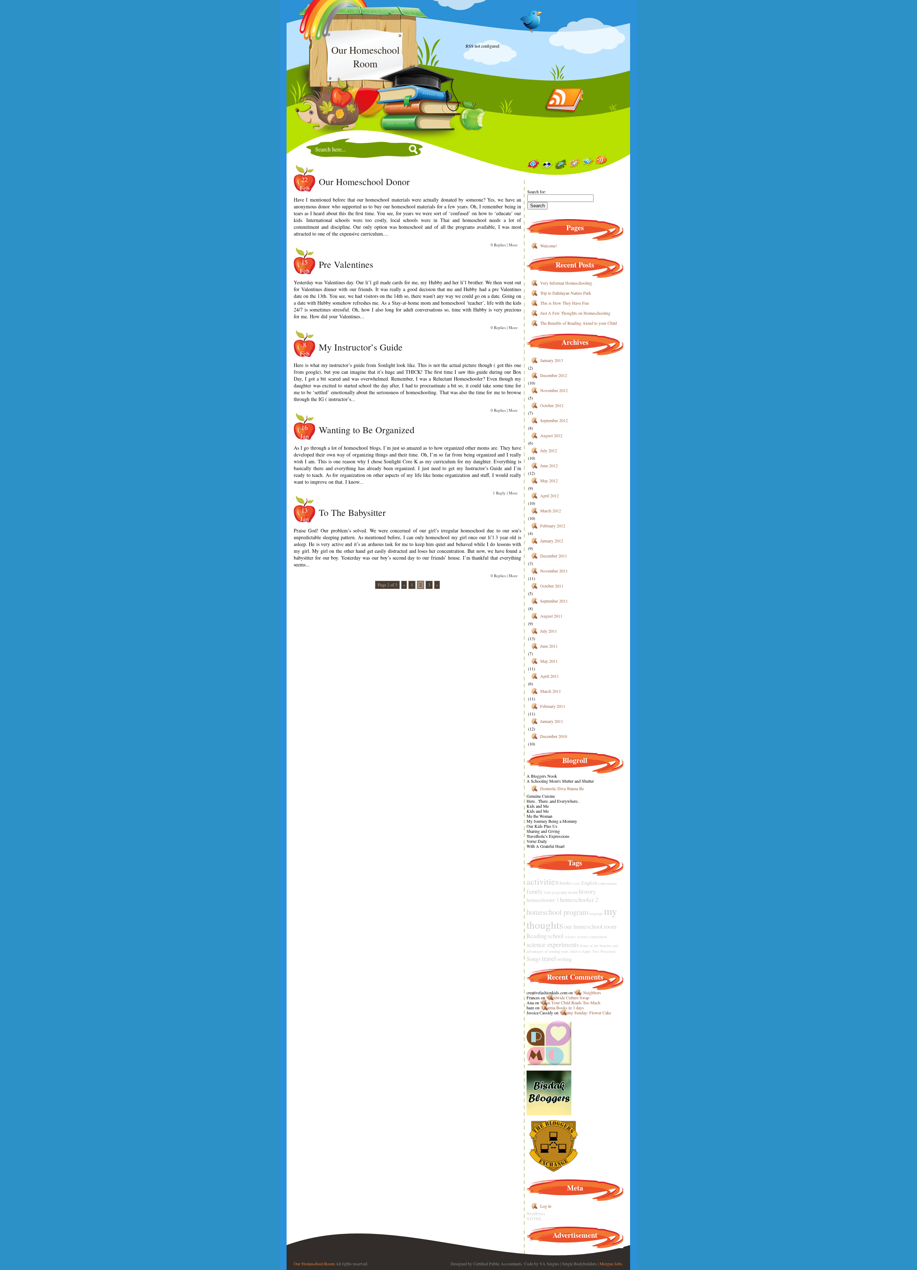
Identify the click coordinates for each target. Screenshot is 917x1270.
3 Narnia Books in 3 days (562, 1007)
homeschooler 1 (543, 900)
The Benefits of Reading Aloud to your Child (578, 323)
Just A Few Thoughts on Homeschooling (575, 313)
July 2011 (548, 631)
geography (559, 892)
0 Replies (498, 244)
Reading (537, 936)
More (513, 244)
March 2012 (550, 510)
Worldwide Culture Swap (567, 997)
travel (549, 958)
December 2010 (553, 736)
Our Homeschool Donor (364, 181)
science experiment (592, 936)
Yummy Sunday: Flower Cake (585, 1012)
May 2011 (549, 661)
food (547, 892)
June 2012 (549, 465)
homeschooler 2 (579, 899)
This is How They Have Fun (564, 303)
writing (564, 959)
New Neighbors (587, 992)
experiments (607, 883)
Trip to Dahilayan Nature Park (565, 293)
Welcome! (548, 245)
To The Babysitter (352, 512)
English (589, 882)
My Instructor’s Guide (361, 347)
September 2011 (554, 601)
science (570, 936)
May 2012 (549, 480)
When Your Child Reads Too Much (570, 1002)
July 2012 (548, 450)
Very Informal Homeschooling (566, 283)
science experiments (553, 944)
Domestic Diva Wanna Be (562, 788)
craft (576, 883)
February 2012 (552, 525)
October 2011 (551, 586)
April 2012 (549, 495)
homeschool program (557, 912)
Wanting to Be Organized (366, 430)
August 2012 (551, 435)
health (573, 892)
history (587, 891)
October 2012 (551, 405)
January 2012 (551, 541)
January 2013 (551, 360)
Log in (545, 1206)
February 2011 (552, 706)
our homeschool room (590, 926)
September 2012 (554, 420)
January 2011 (551, 721)
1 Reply (499, 493)
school (555, 936)
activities (542, 881)
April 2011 (549, 676)
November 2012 (554, 390)
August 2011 (551, 616)
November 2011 (554, 571)
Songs (534, 959)
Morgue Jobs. (611, 1263)
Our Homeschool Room (314, 1263)
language (596, 913)
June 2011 (549, 646)
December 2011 (553, 556)
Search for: (536, 191)
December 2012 (553, 375)
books (566, 882)
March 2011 (550, 691)
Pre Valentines (346, 264)
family (535, 891)
